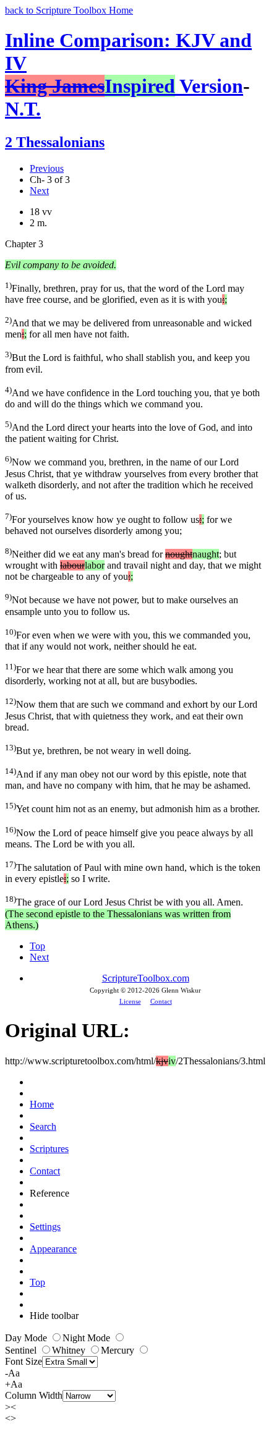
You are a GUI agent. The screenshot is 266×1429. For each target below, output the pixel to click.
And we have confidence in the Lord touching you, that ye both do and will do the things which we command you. (132, 397)
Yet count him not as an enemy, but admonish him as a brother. (132, 807)
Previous (47, 168)
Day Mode (27, 1338)
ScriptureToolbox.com (145, 978)
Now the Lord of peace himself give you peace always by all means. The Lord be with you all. (129, 837)
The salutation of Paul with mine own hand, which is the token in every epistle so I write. (132, 872)
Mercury (119, 1350)
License (130, 1001)
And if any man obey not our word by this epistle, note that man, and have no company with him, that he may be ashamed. (128, 778)
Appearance (53, 1249)
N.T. (23, 109)
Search (43, 1126)
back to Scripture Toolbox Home (69, 10)
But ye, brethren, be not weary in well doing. (98, 749)
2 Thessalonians (55, 142)
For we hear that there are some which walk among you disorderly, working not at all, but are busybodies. (119, 674)
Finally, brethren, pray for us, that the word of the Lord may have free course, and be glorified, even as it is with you (124, 293)
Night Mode (87, 1338)
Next (39, 190)
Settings (45, 1226)
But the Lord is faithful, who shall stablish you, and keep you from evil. (127, 362)
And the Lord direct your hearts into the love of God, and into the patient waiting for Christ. (128, 432)
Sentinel (22, 1350)
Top (37, 946)
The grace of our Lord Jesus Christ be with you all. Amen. (124, 912)
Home (42, 1104)
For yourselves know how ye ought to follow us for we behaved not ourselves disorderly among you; (118, 524)
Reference (49, 1193)
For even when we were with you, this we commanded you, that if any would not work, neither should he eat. (128, 639)
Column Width (33, 1395)
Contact (161, 1001)
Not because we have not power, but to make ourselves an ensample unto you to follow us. (121, 604)
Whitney (70, 1350)
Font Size (23, 1361)
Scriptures (49, 1148)
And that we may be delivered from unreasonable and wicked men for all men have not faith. (128, 327)
